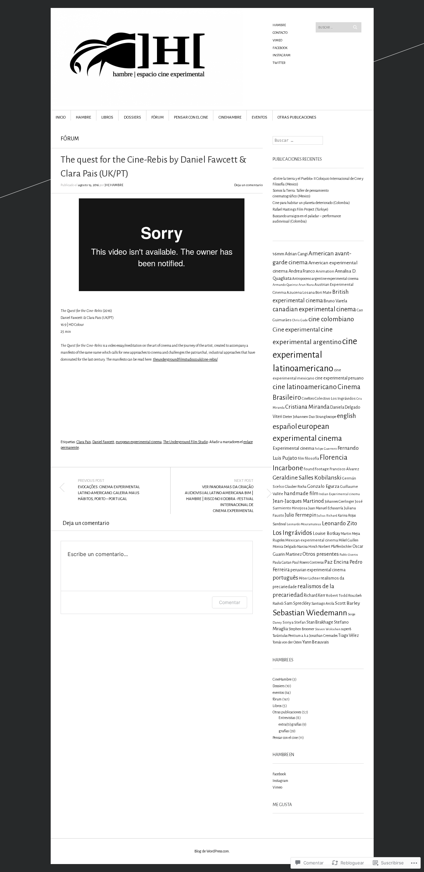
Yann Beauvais (315, 642)
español (285, 427)
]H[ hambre (114, 185)
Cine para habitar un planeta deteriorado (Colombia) (311, 203)
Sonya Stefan (294, 622)
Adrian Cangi (296, 254)
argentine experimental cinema (335, 279)
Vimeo (277, 787)
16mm (278, 253)
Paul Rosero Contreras (308, 562)
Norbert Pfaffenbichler (335, 546)
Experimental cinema (293, 448)
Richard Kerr (314, 595)
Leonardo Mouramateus (304, 524)
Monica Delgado (284, 546)
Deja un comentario (248, 185)
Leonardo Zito (339, 523)
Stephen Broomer (301, 629)
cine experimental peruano (339, 378)
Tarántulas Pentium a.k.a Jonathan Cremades (305, 636)
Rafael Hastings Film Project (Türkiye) (300, 209)
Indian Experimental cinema (339, 494)
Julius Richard (327, 515)
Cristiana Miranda (307, 407)
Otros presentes (320, 554)
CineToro (308, 398)
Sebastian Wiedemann (310, 612)
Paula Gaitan (282, 562)
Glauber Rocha (295, 486)
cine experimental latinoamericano (315, 354)
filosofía (312, 458)
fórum (70, 139)
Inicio (61, 117)
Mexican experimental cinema (311, 540)
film (301, 458)
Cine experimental (296, 329)
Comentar (229, 602)
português (285, 578)
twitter (279, 63)
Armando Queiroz (285, 284)
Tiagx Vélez (348, 635)
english (346, 416)
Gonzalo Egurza (323, 486)
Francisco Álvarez (344, 469)
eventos (259, 117)
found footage (316, 469)
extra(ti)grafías (290, 724)
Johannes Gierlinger (339, 501)
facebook (280, 48)
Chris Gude (300, 320)
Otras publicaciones (297, 117)
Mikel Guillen (348, 540)
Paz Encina (336, 562)
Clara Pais (84, 442)
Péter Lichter (309, 578)
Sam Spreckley (297, 603)
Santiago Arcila (322, 603)
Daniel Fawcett (103, 442)
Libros (107, 117)
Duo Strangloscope (322, 417)
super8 (346, 629)
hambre (279, 25)
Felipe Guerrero (326, 448)
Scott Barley (347, 603)
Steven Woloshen (328, 629)
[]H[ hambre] (162, 33)
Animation (325, 271)
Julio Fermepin (300, 515)
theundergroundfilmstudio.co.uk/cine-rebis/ (185, 359)
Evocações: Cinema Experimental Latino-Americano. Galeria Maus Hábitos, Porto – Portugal (109, 490)
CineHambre (230, 117)
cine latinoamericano (305, 387)
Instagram (282, 55)
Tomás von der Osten (287, 642)
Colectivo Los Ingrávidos (335, 398)
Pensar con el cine (191, 117)
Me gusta (282, 804)
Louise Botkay (326, 533)
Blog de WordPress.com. (212, 851)
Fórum (157, 117)
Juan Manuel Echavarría (325, 508)
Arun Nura (306, 284)
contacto (280, 32)
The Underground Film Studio (185, 442)
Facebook (279, 774)
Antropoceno (301, 279)
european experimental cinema (139, 442)
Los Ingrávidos (292, 532)
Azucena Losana (301, 292)
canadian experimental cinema (314, 309)
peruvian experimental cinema (318, 570)
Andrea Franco (302, 271)
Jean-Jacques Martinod (298, 501)
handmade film (301, 493)
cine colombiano (331, 319)
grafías (284, 731)
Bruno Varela (335, 300)
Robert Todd (336, 595)
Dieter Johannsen (295, 417)
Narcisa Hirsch (307, 546)
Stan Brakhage (319, 622)
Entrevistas (287, 718)
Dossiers (132, 117)
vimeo (277, 40)
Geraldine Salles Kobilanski (307, 477)
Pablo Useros (349, 554)
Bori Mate (323, 292)
